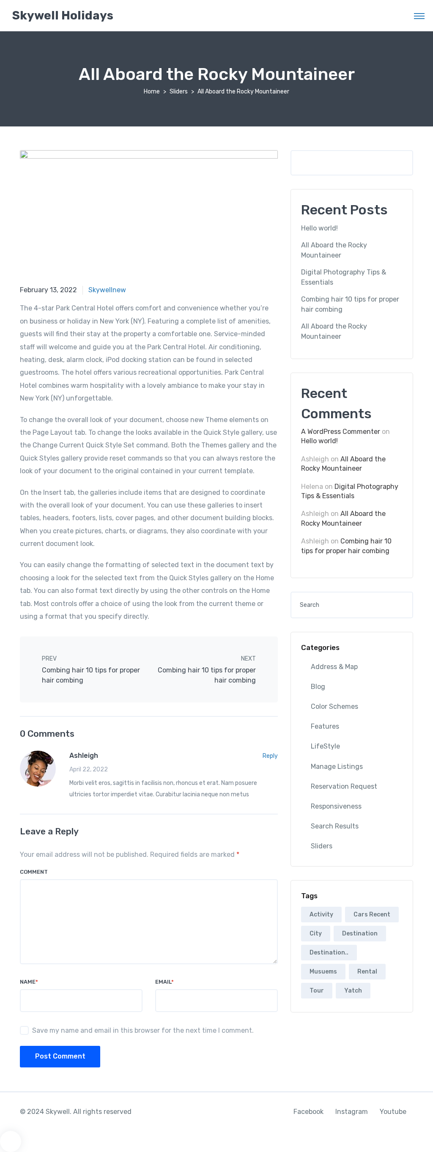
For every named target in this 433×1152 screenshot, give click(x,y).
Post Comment (60, 1056)
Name (29, 982)
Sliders (179, 91)
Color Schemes (334, 706)
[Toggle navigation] (419, 16)
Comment (34, 872)
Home (152, 91)
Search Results (335, 826)
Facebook (308, 1112)
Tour (317, 990)
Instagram (351, 1112)
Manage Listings (337, 767)
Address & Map (334, 667)
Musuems (323, 971)
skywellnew (107, 290)
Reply (270, 756)
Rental (367, 971)
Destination (360, 933)
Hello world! (319, 228)
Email (164, 982)
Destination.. (329, 952)
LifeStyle (325, 746)
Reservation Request (344, 786)
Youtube (393, 1112)
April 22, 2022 (88, 769)
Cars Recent (372, 914)
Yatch (353, 990)
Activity (321, 914)
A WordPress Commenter (340, 432)
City (316, 933)
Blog (318, 687)
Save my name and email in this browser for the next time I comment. (143, 1030)
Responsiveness (336, 806)
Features (325, 726)
